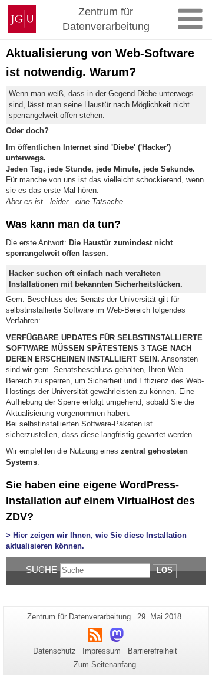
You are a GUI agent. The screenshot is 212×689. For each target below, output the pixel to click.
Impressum (101, 651)
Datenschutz (54, 651)
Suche (41, 570)
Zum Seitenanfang (105, 664)
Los (165, 570)
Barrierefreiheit (152, 651)
